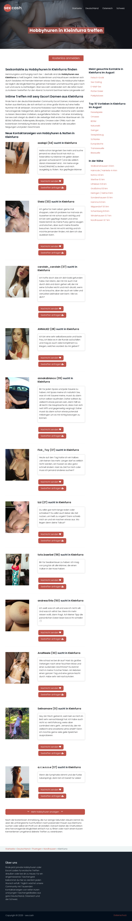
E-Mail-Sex (96, 86)
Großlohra (99, 188)
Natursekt (95, 125)
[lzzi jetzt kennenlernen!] (17, 517)
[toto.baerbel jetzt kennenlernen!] (17, 569)
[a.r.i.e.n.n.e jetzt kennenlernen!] (17, 782)
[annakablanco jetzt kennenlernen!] (17, 393)
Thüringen (37, 848)
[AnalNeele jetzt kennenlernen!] (17, 668)
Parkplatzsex (97, 95)
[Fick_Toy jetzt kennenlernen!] (17, 465)
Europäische (97, 143)
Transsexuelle (97, 148)
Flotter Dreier (97, 91)
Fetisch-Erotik (97, 77)
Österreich (107, 8)
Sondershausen (102, 197)
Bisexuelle (95, 152)
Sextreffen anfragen (51, 187)
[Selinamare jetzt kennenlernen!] (17, 723)
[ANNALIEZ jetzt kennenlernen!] (17, 344)
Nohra (97, 174)
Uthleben (99, 184)
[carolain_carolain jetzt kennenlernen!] (17, 281)
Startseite (77, 8)
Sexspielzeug (97, 134)
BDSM (93, 121)
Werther (98, 179)
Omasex (95, 116)
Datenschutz (120, 915)
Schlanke (95, 139)
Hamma (98, 202)
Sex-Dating (96, 82)
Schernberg (100, 211)
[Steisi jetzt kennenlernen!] (17, 216)
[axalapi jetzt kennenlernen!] (17, 158)
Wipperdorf (100, 206)
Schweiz (121, 8)
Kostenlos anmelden (66, 58)
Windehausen (101, 215)
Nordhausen (100, 220)
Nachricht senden (50, 181)
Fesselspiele (96, 112)
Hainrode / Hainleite (104, 170)
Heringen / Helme (102, 193)
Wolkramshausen (102, 165)
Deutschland (92, 8)
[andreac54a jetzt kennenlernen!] (17, 615)
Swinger (95, 130)
